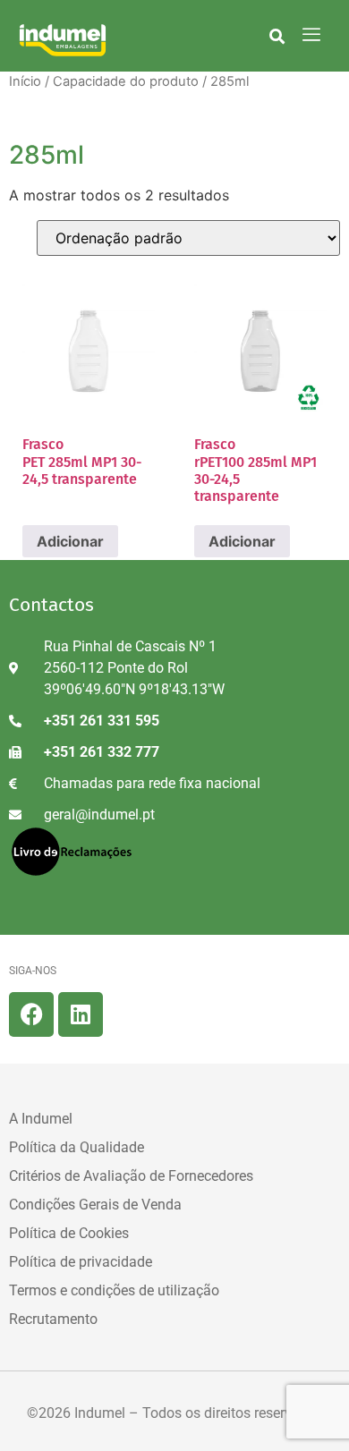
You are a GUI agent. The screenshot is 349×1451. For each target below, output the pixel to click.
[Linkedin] (80, 1014)
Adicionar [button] (70, 541)
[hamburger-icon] (311, 35)
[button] (277, 36)
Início (25, 81)
